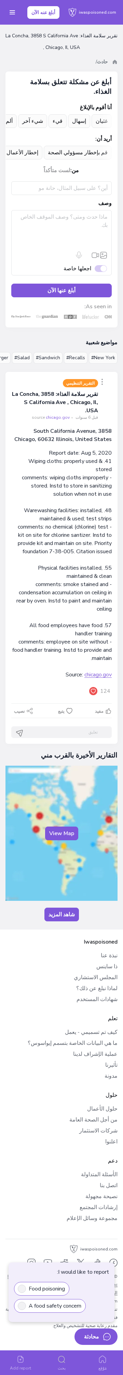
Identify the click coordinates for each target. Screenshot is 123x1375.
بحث (62, 1368)
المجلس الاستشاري (96, 977)
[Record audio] (79, 255)
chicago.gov (98, 674)
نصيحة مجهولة (101, 1196)
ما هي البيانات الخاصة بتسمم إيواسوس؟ (73, 1043)
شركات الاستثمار (98, 1130)
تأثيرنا (111, 1065)
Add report (20, 1368)
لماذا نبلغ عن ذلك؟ (97, 988)
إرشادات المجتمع (99, 1207)
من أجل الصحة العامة (93, 1120)
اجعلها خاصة (77, 268)
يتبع (61, 711)
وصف (105, 203)
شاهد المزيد (62, 914)
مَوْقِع (102, 1368)
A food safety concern (55, 1306)
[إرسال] (19, 733)
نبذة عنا (109, 955)
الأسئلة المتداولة (99, 1174)
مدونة (111, 1076)
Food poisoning (47, 1289)
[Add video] (95, 255)
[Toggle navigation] (12, 12)
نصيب (19, 711)
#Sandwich (48, 357)
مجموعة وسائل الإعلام (92, 1218)
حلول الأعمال (102, 1109)
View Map (61, 833)
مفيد (99, 711)
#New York (103, 357)
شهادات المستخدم (97, 999)
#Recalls (75, 357)
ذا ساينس (107, 966)
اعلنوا (111, 1141)
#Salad (22, 357)
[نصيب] (102, 382)
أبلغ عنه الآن (43, 12)
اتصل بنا (109, 1185)
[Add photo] (103, 255)
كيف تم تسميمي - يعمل (91, 1032)
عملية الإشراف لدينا (95, 1054)
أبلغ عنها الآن (61, 290)
